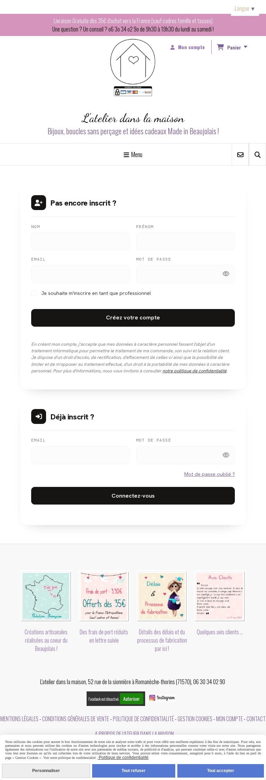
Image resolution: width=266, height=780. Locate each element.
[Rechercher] (257, 154)
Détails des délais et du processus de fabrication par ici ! (162, 640)
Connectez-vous (133, 495)
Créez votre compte (133, 317)
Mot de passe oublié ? (209, 474)
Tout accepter (220, 770)
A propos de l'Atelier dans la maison (134, 734)
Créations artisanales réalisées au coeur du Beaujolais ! (46, 640)
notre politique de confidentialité (194, 371)
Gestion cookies (195, 719)
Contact (256, 719)
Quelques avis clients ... (220, 632)
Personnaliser (46, 770)
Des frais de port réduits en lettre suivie (104, 636)
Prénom (145, 226)
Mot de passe (153, 259)
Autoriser (131, 698)
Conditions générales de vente (75, 719)
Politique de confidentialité (143, 719)
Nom (35, 226)
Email (38, 259)
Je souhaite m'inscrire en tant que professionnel (95, 293)
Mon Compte (229, 719)
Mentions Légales (19, 719)
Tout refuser (133, 770)
